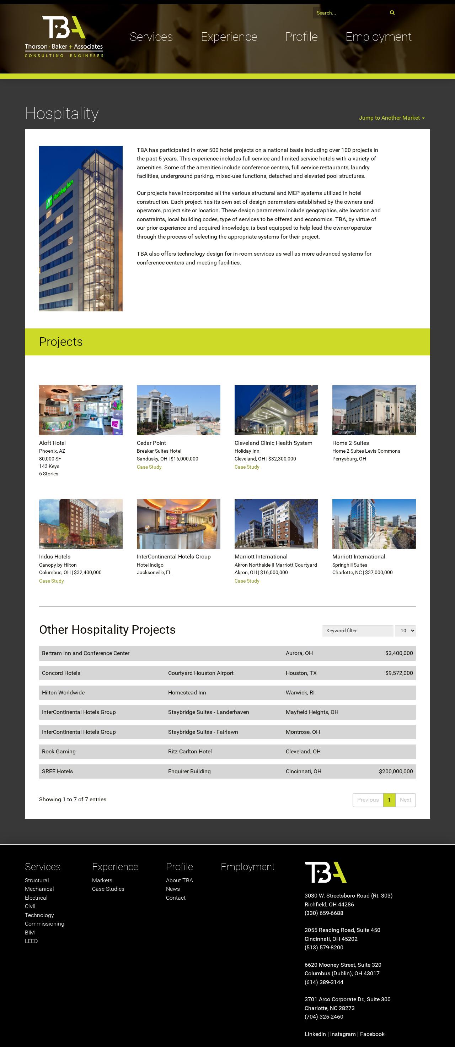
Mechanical (39, 888)
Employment (379, 36)
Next (405, 799)
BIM (30, 932)
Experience (229, 36)
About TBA (179, 880)
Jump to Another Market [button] (390, 117)
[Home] (64, 27)
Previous (368, 799)
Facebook (372, 1034)
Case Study (149, 467)
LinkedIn (315, 1034)
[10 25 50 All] (405, 630)
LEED (31, 941)
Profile (301, 36)
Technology (39, 915)
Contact (176, 897)
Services (151, 36)
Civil (30, 906)
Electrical (36, 897)
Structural (37, 880)
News (173, 888)
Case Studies (108, 888)
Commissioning (44, 923)
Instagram (343, 1034)
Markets (102, 880)
